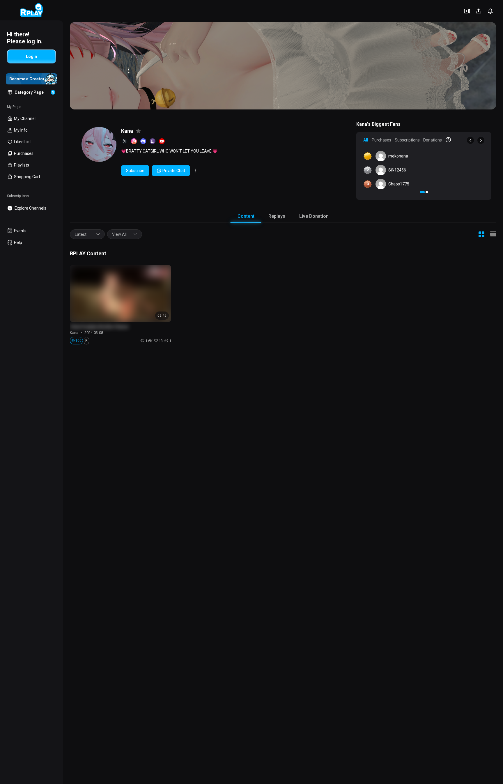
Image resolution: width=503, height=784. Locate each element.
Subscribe (135, 170)
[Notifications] (490, 11)
